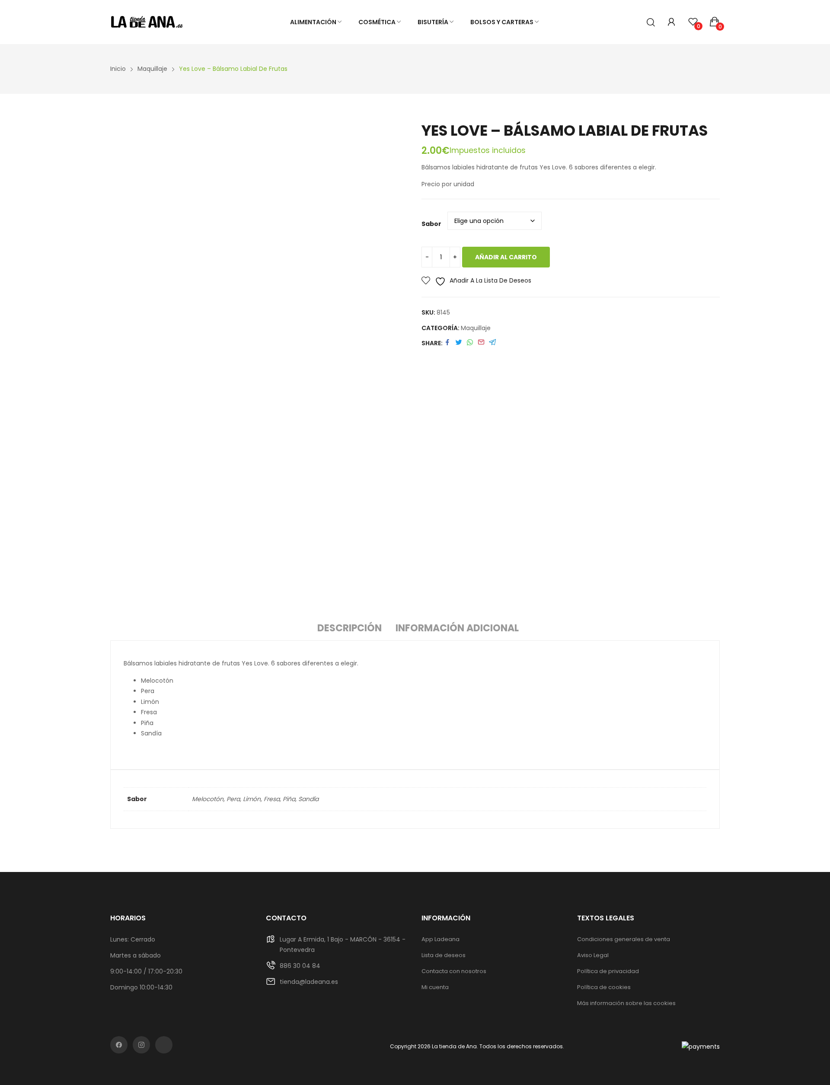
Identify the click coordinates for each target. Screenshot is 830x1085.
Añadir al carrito (506, 257)
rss (163, 1044)
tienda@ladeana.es (309, 981)
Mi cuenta (435, 987)
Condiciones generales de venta (623, 939)
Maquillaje (476, 328)
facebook (119, 1044)
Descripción (349, 628)
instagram (141, 1044)
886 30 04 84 (300, 965)
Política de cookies (604, 987)
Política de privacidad (608, 971)
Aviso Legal (593, 955)
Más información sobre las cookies (626, 1003)
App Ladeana (440, 939)
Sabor (431, 224)
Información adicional (457, 628)
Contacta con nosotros (453, 971)
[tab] (349, 629)
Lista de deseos (443, 955)
